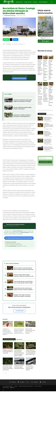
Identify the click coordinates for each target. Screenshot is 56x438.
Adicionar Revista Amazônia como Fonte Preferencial (19, 238)
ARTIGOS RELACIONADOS (9, 339)
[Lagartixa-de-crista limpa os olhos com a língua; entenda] (40, 119)
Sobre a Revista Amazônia (8, 386)
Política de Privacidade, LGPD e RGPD (26, 386)
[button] (51, 2)
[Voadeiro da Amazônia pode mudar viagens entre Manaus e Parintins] (19, 361)
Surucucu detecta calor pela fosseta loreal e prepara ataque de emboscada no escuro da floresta (40, 67)
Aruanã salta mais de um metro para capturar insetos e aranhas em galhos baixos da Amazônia (45, 94)
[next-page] (6, 372)
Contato (15, 386)
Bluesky (15, 39)
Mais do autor (19, 339)
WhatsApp (6, 39)
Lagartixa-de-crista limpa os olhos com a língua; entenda (48, 118)
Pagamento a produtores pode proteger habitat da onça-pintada (8, 351)
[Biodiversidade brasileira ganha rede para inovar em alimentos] (30, 324)
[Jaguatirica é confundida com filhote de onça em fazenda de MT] (40, 125)
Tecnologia (8, 44)
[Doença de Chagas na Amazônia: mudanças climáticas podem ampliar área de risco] (19, 324)
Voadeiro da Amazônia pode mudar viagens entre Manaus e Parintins (19, 367)
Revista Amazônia (43, 2)
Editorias (35, 2)
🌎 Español (12, 387)
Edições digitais (19, 2)
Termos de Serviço (37, 386)
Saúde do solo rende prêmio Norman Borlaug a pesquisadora (48, 148)
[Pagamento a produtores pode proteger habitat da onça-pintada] (8, 345)
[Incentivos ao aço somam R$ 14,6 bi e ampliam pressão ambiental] (31, 361)
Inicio (4, 44)
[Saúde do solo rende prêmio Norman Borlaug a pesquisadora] (40, 148)
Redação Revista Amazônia (10, 15)
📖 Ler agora (45, 41)
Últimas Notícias (28, 2)
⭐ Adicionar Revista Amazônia (19, 78)
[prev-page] (3, 372)
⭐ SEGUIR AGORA (19, 310)
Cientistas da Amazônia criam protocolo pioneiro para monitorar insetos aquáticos (8, 331)
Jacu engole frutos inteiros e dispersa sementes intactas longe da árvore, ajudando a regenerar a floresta (19, 353)
